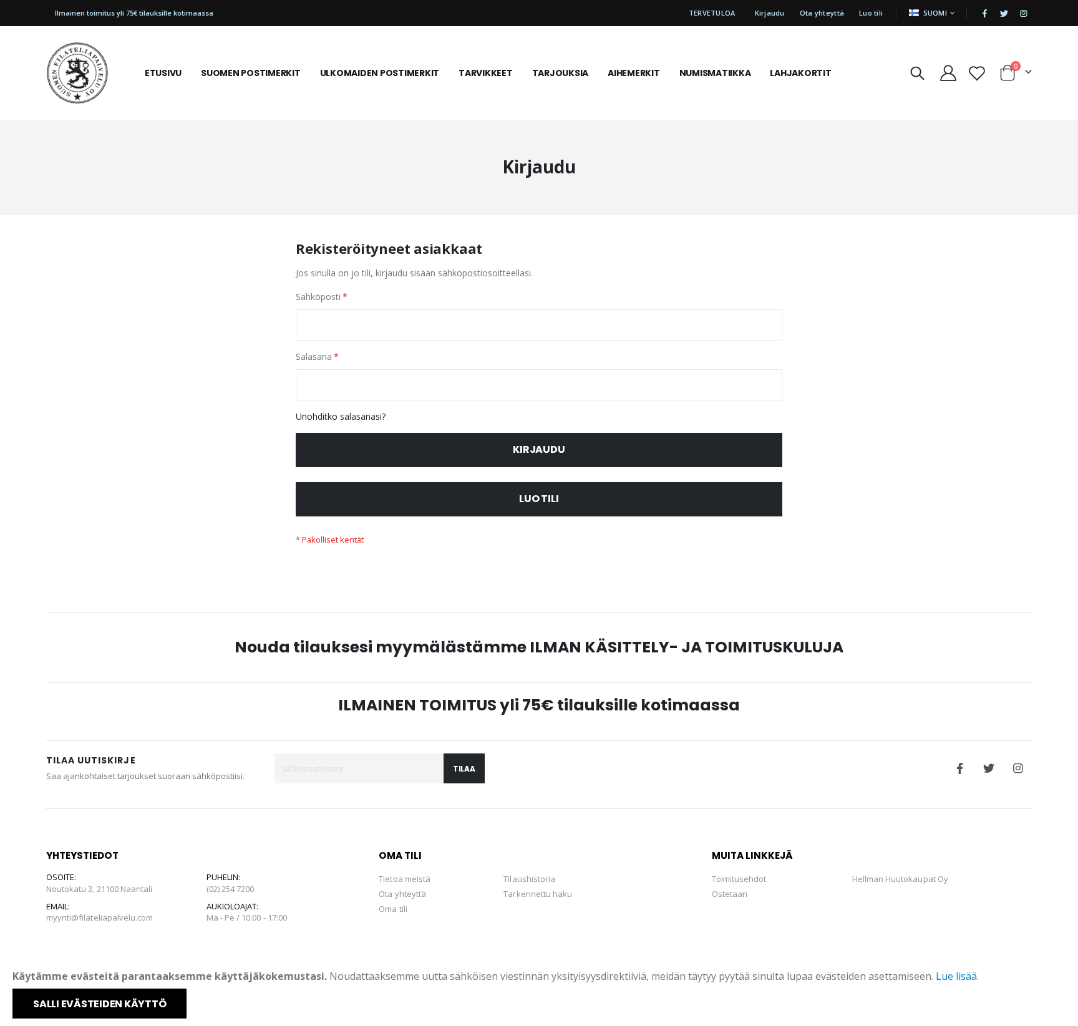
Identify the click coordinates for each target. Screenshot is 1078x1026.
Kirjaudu (770, 12)
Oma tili (393, 908)
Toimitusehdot (739, 878)
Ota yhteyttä (822, 12)
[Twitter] (1004, 13)
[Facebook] (984, 13)
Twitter (988, 768)
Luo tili (871, 12)
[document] (540, 994)
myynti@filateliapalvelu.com (99, 917)
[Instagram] (1023, 13)
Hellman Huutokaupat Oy (900, 878)
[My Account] (948, 73)
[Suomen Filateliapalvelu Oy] (77, 73)
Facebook (959, 768)
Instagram (1018, 768)
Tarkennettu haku (537, 893)
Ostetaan (730, 893)
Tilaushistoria (529, 878)
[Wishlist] (976, 73)
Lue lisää (956, 976)
